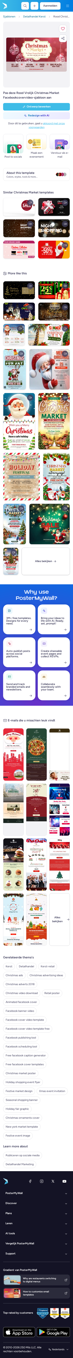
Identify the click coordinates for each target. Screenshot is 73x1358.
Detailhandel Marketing (20, 1164)
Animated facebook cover (21, 1002)
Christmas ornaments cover (23, 1117)
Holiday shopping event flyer (23, 1082)
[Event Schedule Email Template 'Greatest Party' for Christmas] (59, 809)
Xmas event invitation (52, 1091)
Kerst (9, 966)
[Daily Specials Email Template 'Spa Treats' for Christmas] (59, 754)
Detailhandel (26, 966)
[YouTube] (64, 1181)
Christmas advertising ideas (46, 975)
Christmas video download (22, 993)
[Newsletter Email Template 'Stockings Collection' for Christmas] (13, 919)
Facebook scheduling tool (21, 1046)
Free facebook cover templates (25, 1064)
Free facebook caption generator (26, 1055)
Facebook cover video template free (28, 1028)
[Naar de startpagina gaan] (4, 6)
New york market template (22, 1126)
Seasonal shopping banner (22, 1100)
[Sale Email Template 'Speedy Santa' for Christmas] (36, 809)
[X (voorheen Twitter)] (53, 1181)
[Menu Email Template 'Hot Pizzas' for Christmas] (36, 754)
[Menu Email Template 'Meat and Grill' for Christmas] (13, 864)
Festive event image (18, 1135)
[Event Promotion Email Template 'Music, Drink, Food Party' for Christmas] (36, 864)
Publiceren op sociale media (23, 1155)
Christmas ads (14, 975)
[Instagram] (42, 1181)
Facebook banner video (20, 1011)
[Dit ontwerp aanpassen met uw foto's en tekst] (36, 54)
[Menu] (67, 5)
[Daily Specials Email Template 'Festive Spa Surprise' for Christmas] (13, 809)
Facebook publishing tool (21, 1037)
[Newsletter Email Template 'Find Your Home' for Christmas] (13, 754)
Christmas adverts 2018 (20, 984)
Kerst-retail (48, 966)
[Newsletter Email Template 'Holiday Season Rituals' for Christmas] (59, 864)
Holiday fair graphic (17, 1109)
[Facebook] (30, 1181)
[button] (63, 29)
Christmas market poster (21, 1073)
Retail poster (52, 993)
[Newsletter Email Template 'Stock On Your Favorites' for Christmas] (36, 919)
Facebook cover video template (25, 1020)
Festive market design (19, 1091)
